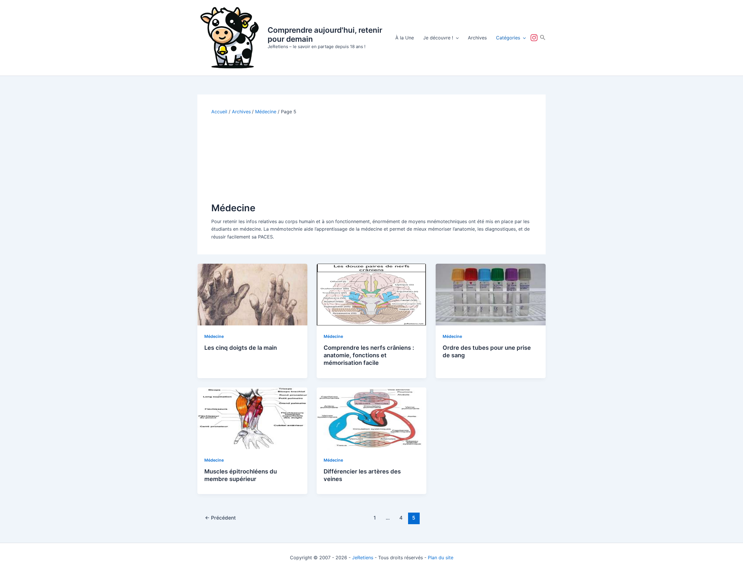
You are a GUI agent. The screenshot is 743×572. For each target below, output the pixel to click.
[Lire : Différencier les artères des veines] (372, 418)
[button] (456, 37)
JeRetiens (362, 557)
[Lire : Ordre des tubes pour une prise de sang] (491, 294)
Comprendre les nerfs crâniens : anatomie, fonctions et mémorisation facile (369, 355)
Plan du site (440, 557)
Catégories (508, 38)
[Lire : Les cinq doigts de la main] (252, 294)
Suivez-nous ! (535, 37)
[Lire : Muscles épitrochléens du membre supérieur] (252, 418)
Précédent (220, 518)
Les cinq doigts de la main (240, 347)
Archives (477, 38)
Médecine (214, 336)
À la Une (404, 38)
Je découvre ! (438, 38)
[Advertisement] (371, 158)
